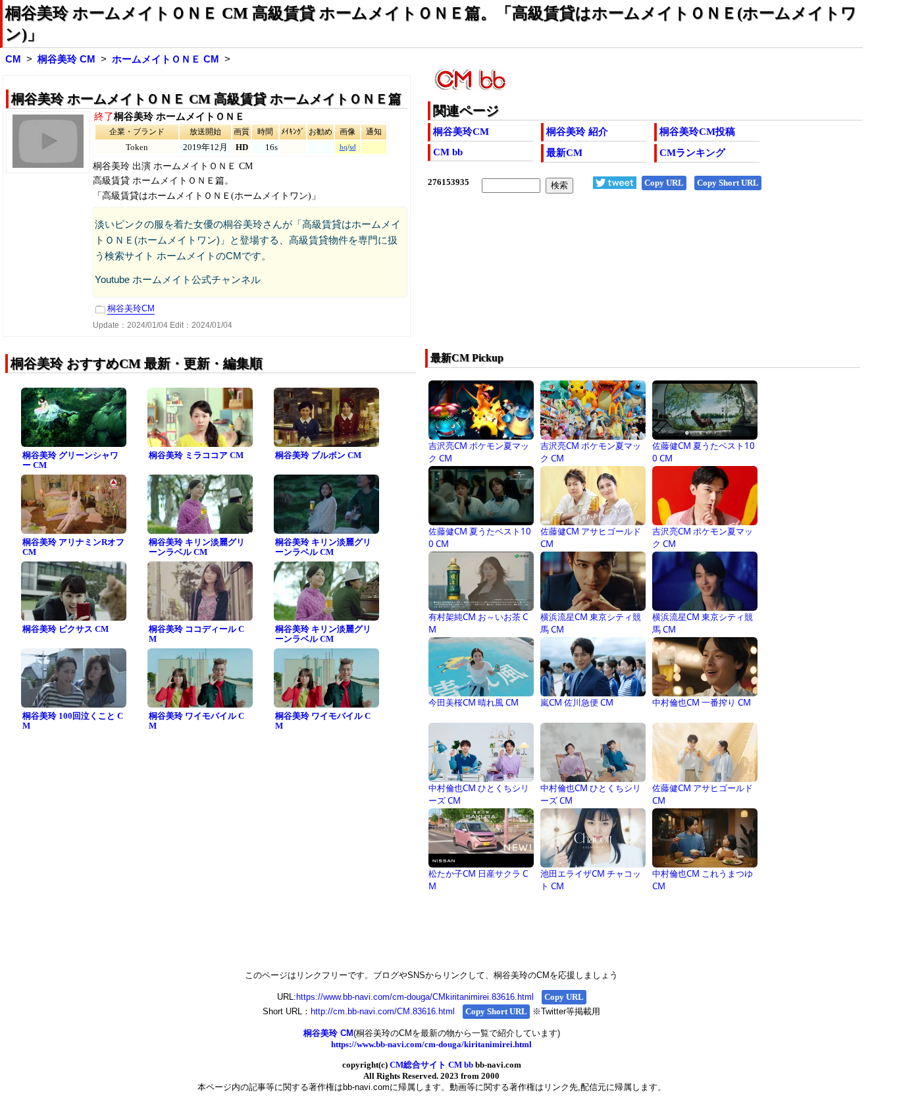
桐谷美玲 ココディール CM (196, 634)
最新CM (564, 152)
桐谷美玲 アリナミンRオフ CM (73, 547)
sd (352, 147)
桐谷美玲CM (461, 131)
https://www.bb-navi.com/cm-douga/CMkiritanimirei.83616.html (415, 997)
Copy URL (664, 183)
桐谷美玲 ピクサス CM (65, 629)
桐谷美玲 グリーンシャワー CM (70, 460)
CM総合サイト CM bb (431, 1065)
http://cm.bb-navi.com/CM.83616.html (383, 1011)
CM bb (448, 152)
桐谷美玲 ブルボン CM (318, 455)
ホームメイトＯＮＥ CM (165, 59)
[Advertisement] (602, 279)
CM (13, 59)
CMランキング (692, 152)
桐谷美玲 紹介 (577, 131)
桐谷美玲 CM (66, 59)
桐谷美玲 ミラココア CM (196, 455)
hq (343, 147)
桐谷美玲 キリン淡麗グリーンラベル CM (197, 547)
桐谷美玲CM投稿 (697, 131)
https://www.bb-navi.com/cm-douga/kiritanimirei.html (431, 1044)
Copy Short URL (728, 183)
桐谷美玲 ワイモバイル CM (196, 721)
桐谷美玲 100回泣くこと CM (72, 721)
